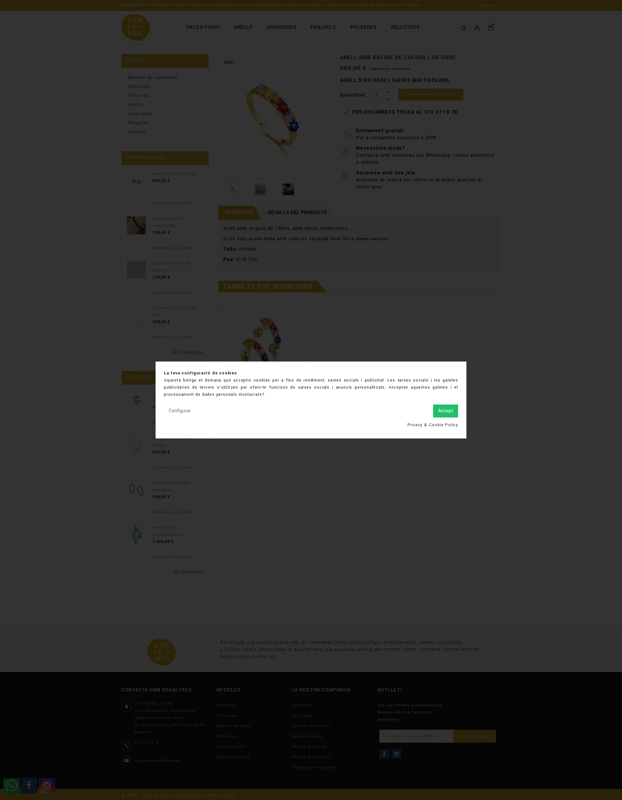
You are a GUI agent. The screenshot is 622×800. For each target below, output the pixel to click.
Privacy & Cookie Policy (433, 425)
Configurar (180, 410)
